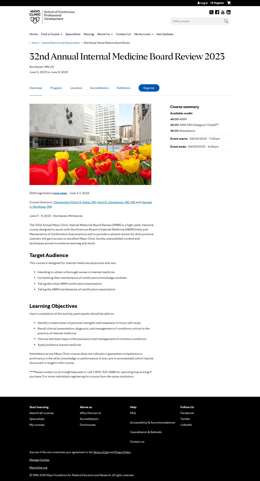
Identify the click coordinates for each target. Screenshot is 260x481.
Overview (35, 88)
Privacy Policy (122, 452)
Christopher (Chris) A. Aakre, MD (75, 202)
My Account (142, 34)
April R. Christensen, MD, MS (116, 202)
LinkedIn (228, 12)
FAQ (133, 413)
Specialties (72, 34)
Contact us (137, 441)
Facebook (217, 12)
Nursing (89, 34)
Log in (204, 2)
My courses (37, 425)
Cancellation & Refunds (146, 432)
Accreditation (99, 88)
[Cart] (229, 4)
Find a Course (50, 34)
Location (76, 88)
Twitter (211, 12)
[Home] (57, 17)
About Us (103, 34)
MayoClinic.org (38, 467)
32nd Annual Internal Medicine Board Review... (107, 42)
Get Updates (164, 34)
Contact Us (123, 34)
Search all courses (41, 413)
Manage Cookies (39, 460)
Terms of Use (101, 452)
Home (33, 34)
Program (56, 88)
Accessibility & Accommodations (152, 422)
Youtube (223, 12)
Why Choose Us (90, 413)
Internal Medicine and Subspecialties (61, 42)
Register (219, 2)
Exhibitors (123, 88)
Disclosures (88, 425)
